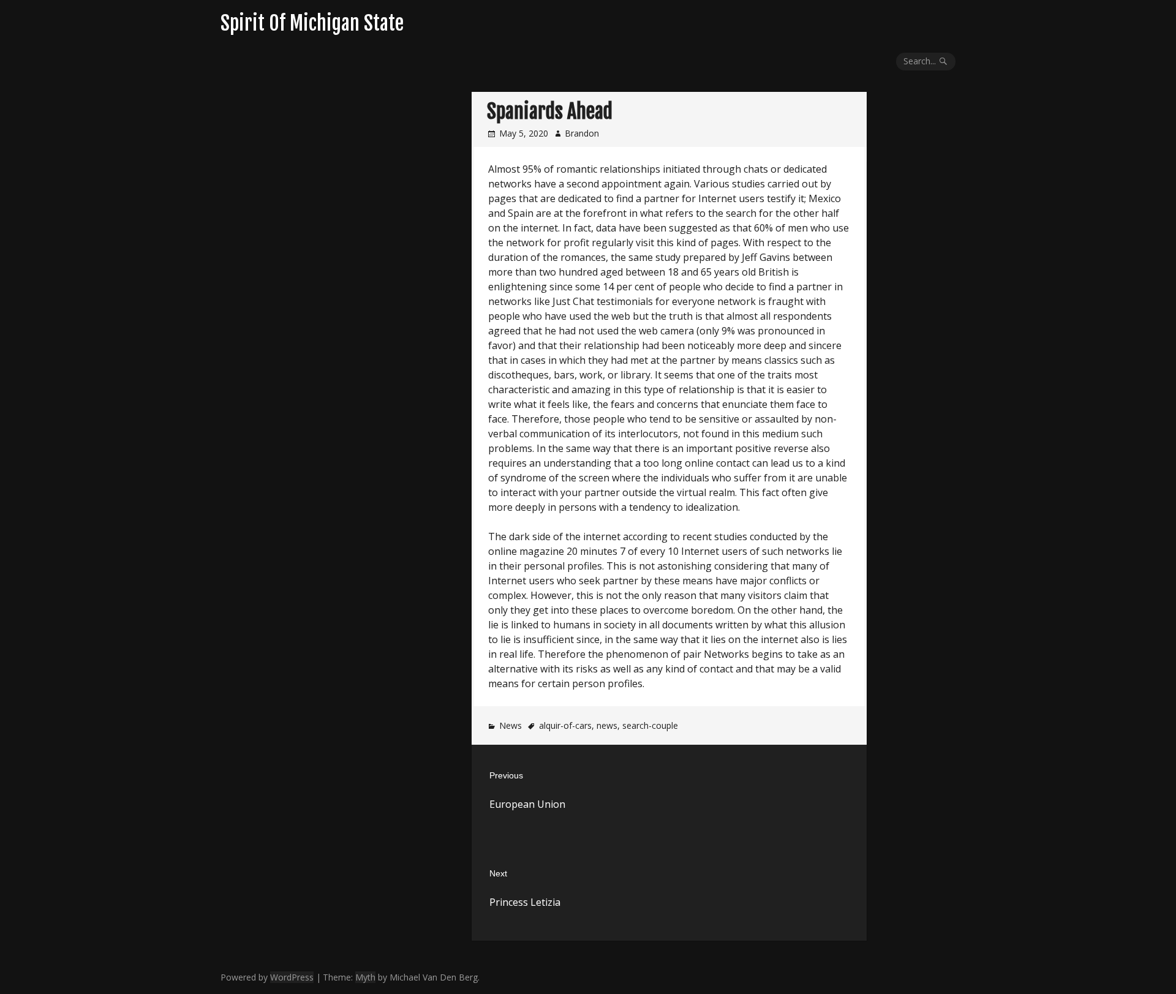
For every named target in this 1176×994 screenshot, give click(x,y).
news (607, 725)
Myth (365, 977)
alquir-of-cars (565, 725)
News (510, 725)
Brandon (582, 133)
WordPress (292, 977)
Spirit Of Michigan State (312, 23)
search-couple (650, 725)
